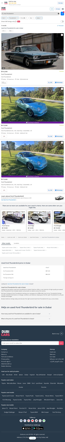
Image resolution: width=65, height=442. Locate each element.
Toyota (4, 383)
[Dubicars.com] (32, 333)
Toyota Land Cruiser (8, 396)
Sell (52, 9)
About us (4, 354)
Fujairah (32, 375)
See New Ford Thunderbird (8, 200)
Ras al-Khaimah (41, 375)
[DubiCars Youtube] (32, 421)
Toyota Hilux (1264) (25, 247)
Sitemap (52, 349)
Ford (33, 383)
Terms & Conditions (7, 357)
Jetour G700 (41, 408)
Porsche (43, 387)
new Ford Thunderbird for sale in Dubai (18, 284)
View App (60, 3)
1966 (10, 31)
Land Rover (39, 383)
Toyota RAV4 (34, 412)
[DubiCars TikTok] (36, 421)
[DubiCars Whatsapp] (44, 420)
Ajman (21, 375)
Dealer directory (6, 366)
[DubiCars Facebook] (25, 420)
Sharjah (49, 375)
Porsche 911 (23, 408)
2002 (3, 31)
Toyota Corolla (17, 400)
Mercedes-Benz (11, 383)
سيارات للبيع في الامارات (56, 361)
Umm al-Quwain (58, 375)
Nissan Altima (49, 396)
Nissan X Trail (23, 412)
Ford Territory (57, 412)
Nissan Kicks (32, 408)
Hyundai (46, 383)
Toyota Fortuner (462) (39, 250)
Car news (52, 357)
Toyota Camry (39, 396)
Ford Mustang (7, 400)
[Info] (16, 21)
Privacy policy (5, 359)
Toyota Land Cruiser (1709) (9, 247)
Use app (58, 9)
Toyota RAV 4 (59, 396)
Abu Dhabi (9, 375)
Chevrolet (53, 383)
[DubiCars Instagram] (28, 421)
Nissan (19, 383)
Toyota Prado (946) (38, 247)
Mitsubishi (60, 383)
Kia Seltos (60, 408)
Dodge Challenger (9, 412)
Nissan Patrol (20, 396)
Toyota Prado (30, 396)
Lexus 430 (59, 400)
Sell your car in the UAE (57, 359)
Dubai (26, 375)
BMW (28, 383)
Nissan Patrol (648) (52, 247)
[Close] (2, 3)
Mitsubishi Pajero (49, 400)
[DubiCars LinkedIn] (21, 421)
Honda (21, 387)
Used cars (53, 352)
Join (61, 343)
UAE (3, 375)
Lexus (24, 383)
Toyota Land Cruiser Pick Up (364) (11, 253)
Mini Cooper (45, 412)
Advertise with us (6, 364)
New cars (52, 354)
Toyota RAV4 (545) (6, 250)
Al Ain (15, 375)
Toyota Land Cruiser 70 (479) (22, 250)
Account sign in (5, 361)
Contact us (4, 352)
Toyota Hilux (27, 400)
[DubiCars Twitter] (40, 421)
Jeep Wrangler (37, 400)
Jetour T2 (5, 408)
